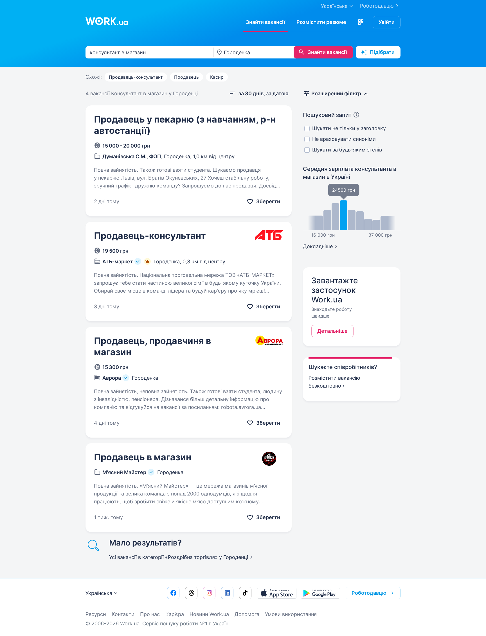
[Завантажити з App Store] (276, 593)
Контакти (123, 614)
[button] (361, 22)
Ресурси (96, 614)
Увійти (387, 22)
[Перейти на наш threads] (191, 593)
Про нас (150, 614)
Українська (99, 593)
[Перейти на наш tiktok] (245, 593)
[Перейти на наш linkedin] (227, 593)
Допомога (247, 614)
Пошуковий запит (327, 115)
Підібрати (382, 52)
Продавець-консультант (136, 77)
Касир (217, 77)
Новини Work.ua (209, 614)
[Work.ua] (107, 21)
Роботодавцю (377, 6)
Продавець (186, 77)
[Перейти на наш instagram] (209, 593)
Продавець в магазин (142, 457)
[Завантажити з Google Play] (320, 593)
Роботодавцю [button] (369, 593)
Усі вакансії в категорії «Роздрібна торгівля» (178, 557)
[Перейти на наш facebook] (173, 593)
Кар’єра (174, 614)
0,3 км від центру (204, 261)
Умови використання (291, 614)
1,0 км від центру (214, 156)
